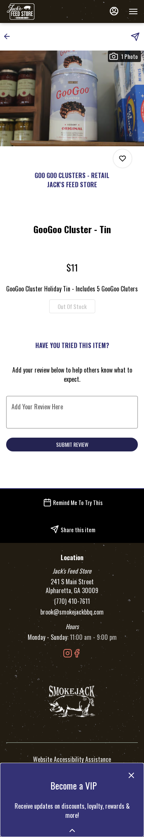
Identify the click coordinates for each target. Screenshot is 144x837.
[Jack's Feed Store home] (40, 11)
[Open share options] (135, 36)
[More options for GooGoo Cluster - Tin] (122, 158)
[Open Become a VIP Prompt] (72, 830)
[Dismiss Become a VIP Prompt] (131, 775)
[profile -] (114, 11)
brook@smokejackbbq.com (72, 612)
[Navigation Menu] (133, 11)
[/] (72, 700)
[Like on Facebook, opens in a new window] (76, 653)
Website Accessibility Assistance (72, 759)
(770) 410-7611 (72, 601)
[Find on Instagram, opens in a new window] (67, 653)
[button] (9, 36)
